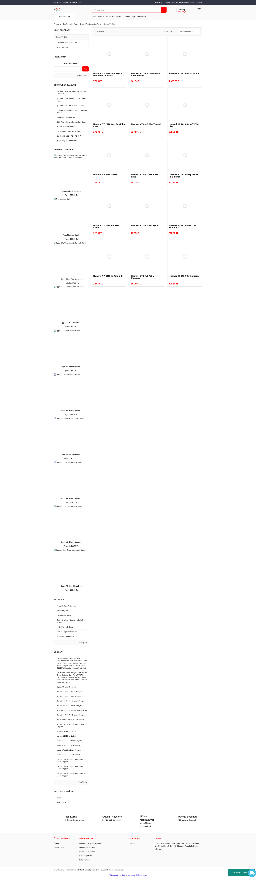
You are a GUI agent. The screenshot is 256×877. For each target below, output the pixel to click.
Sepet (199, 8)
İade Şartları (84, 860)
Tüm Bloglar (82, 782)
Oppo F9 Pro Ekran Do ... (71, 323)
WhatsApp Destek (113, 16)
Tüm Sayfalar (82, 643)
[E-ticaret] (127, 875)
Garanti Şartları (85, 856)
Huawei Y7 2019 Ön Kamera (184, 276)
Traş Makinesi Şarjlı (71, 235)
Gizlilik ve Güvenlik (87, 851)
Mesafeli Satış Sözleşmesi (90, 843)
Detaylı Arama (82, 76)
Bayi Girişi (158, 2)
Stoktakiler (100, 31)
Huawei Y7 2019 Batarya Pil (184, 74)
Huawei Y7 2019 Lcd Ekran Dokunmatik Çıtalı (107, 75)
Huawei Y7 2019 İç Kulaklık (108, 276)
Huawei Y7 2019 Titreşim (144, 225)
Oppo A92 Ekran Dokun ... (71, 498)
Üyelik (56, 843)
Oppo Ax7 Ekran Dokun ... (71, 411)
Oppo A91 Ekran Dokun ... (71, 542)
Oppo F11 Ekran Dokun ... (71, 367)
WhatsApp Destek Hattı (243, 872)
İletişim (132, 843)
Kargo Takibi (170, 2)
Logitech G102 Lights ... (71, 191)
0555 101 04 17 (196, 2)
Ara (85, 69)
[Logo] (58, 9)
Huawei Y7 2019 (109, 24)
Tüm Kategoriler (63, 16)
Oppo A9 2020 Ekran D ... (71, 586)
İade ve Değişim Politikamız (135, 16)
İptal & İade (59, 847)
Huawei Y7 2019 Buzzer (105, 175)
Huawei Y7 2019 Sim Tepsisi (146, 124)
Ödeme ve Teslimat (87, 847)
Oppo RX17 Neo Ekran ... (71, 279)
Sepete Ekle (115, 80)
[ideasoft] (114, 875)
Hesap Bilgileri (98, 16)
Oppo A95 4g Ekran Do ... (71, 454)
